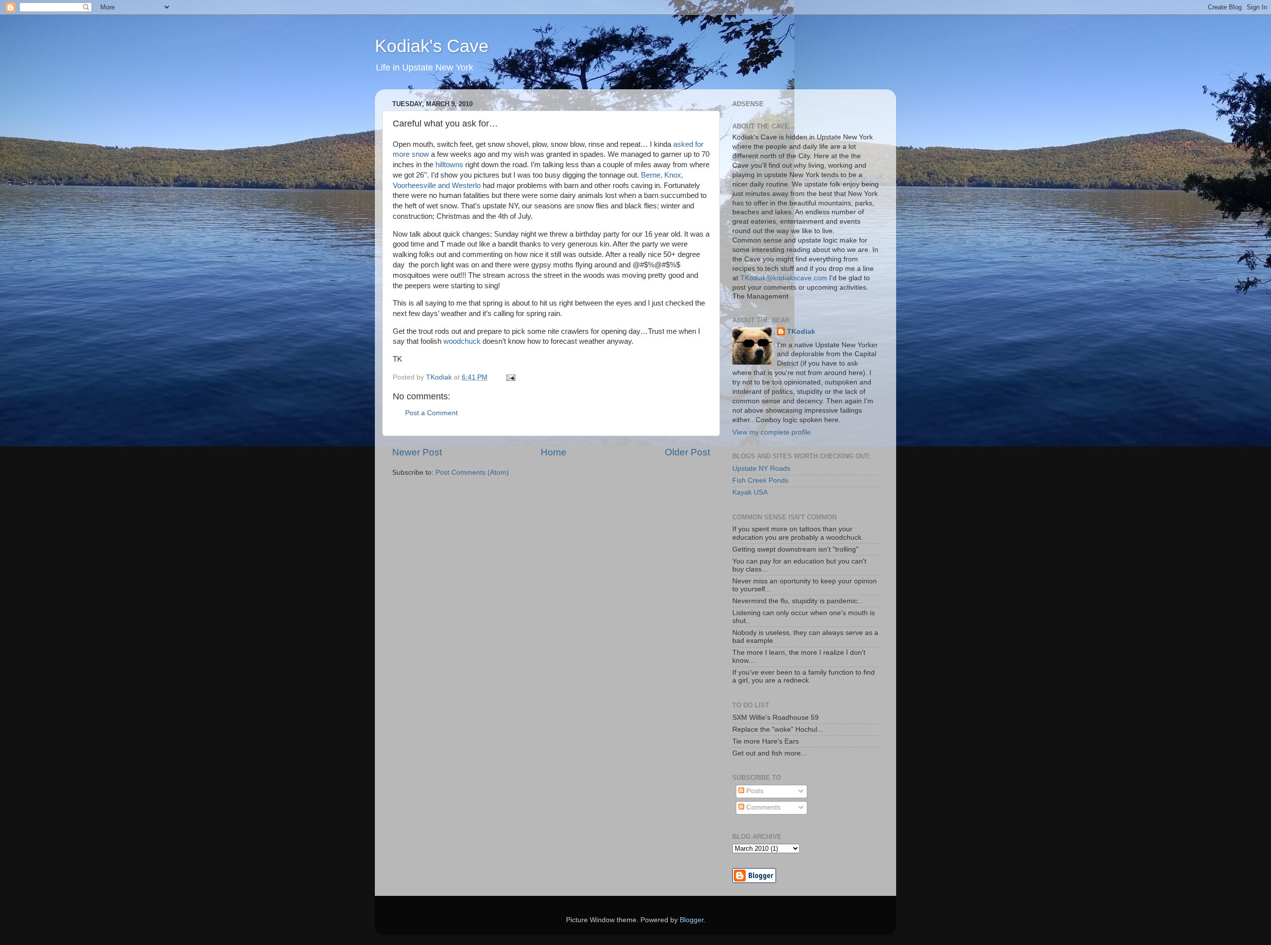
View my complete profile (771, 432)
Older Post (687, 452)
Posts (754, 791)
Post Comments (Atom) (472, 472)
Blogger (692, 920)
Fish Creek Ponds (760, 480)
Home (553, 452)
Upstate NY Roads (761, 468)
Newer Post (417, 452)
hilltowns (449, 165)
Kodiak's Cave (432, 46)
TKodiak (801, 331)
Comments (762, 807)
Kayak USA (750, 492)
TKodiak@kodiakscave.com (783, 278)
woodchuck (462, 341)
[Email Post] (510, 377)
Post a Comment (431, 413)
